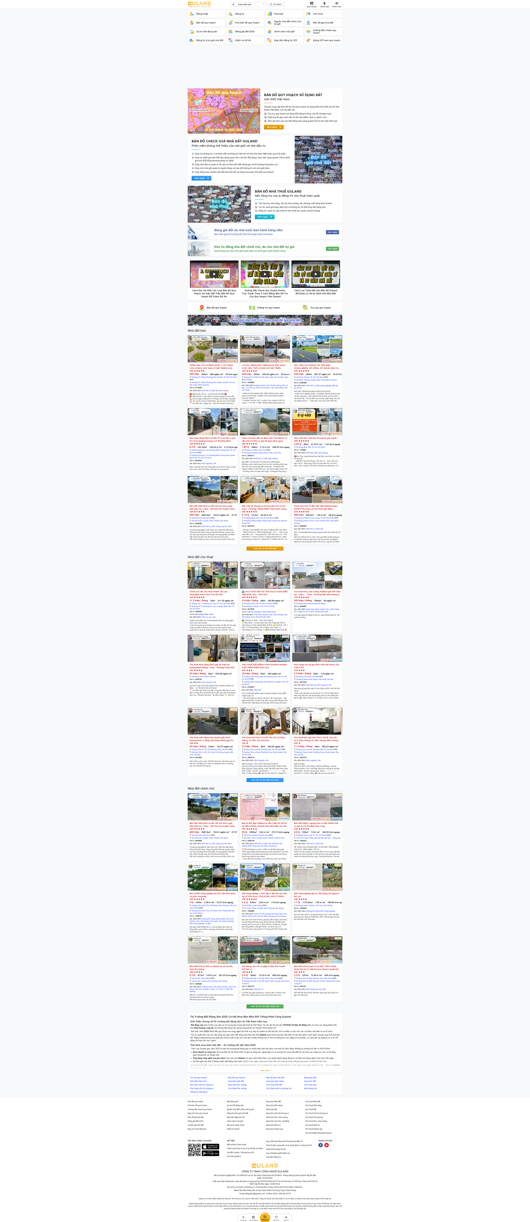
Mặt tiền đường (321, 453)
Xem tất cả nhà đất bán (265, 548)
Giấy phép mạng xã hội (276, 1149)
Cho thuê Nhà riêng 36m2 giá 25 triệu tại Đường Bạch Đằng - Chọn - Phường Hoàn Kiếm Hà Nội (213, 666)
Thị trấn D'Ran (250, 908)
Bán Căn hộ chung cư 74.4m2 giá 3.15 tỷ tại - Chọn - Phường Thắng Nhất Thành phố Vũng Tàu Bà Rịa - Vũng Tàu (264, 507)
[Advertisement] (265, 67)
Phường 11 (270, 682)
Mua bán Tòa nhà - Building (277, 1121)
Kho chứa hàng (332, 609)
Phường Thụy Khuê (269, 752)
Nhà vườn (252, 916)
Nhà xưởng (320, 609)
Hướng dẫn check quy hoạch (200, 1109)
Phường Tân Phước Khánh (217, 382)
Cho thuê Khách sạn (314, 1129)
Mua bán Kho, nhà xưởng (277, 1117)
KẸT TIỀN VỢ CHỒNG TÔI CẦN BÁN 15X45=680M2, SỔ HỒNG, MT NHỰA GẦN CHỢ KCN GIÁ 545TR (317, 367)
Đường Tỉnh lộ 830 (304, 978)
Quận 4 (257, 606)
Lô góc (208, 923)
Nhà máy (310, 609)
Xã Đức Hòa (318, 978)
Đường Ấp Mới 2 (251, 978)
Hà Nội (213, 676)
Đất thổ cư (206, 390)
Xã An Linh (314, 521)
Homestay (272, 916)
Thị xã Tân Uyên (281, 377)
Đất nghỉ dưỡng (271, 458)
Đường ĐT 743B (251, 377)
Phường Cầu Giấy (304, 676)
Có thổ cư (250, 387)
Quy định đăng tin (273, 1157)
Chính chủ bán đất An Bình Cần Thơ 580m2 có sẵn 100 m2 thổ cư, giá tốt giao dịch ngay (264, 439)
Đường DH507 (302, 518)
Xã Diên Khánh (250, 835)
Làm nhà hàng (277, 387)
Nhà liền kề (311, 685)
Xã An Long (314, 518)
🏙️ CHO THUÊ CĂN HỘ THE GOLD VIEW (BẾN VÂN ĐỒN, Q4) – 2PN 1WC (265, 593)
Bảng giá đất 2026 (195, 1121)
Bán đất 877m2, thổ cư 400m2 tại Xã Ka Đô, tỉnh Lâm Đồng (211, 968)
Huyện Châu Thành (211, 521)
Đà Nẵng (321, 603)
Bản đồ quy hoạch (195, 1101)
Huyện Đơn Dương (265, 908)
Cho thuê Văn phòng (314, 1117)
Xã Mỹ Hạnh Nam (266, 981)
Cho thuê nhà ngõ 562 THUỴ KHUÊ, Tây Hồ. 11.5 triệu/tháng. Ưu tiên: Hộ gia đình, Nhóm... (317, 739)
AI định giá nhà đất (196, 1125)
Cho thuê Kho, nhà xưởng (316, 1121)
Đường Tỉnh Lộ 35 (199, 749)
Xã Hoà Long (302, 838)
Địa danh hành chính (235, 1125)
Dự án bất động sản (235, 1105)
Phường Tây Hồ (267, 749)
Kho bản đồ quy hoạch (197, 1105)
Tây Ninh (206, 518)
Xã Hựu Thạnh (319, 981)
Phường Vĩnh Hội (251, 603)
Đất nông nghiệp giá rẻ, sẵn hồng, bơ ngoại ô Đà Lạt (316, 895)
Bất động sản (232, 1101)
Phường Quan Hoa (304, 679)
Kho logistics (299, 611)
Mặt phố (309, 453)
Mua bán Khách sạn (274, 1129)
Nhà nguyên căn (209, 463)
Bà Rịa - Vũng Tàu (333, 838)
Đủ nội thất (262, 916)
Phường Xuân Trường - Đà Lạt (223, 905)
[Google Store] (210, 1153)
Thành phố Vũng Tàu (271, 521)
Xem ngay (332, 232)
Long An (245, 983)
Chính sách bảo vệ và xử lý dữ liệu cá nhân (245, 1148)
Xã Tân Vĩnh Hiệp (265, 377)
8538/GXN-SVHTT (270, 1181)
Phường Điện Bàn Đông (306, 603)
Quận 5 (279, 682)
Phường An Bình (251, 450)
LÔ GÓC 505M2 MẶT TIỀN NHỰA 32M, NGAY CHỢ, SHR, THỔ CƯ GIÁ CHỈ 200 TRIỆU (264, 366)
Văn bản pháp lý (234, 1156)
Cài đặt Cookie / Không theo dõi (240, 1152)
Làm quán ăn (215, 921)
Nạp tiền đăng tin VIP (236, 1117)
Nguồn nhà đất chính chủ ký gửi (240, 1109)
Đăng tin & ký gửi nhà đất (237, 1113)
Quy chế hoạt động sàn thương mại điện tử (284, 1141)
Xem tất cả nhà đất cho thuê (265, 780)
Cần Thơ (262, 450)
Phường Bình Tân (303, 447)
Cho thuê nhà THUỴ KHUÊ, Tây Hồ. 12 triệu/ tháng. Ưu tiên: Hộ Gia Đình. (264, 739)
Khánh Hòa (263, 835)
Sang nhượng (227, 921)
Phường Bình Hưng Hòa (219, 450)
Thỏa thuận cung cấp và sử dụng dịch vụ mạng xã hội (289, 1145)
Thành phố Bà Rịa (316, 838)
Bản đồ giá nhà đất (196, 1117)
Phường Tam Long (304, 835)
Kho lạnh (310, 611)
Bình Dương (204, 385)
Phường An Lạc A (210, 606)
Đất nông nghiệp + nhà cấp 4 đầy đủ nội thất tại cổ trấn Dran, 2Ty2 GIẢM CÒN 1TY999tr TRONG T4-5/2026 (264, 895)
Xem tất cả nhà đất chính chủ (265, 1006)
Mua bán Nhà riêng (274, 1105)
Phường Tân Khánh (214, 377)
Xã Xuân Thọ (215, 910)
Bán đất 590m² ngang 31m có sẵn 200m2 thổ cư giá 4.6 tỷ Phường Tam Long (316, 824)
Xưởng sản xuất (321, 611)
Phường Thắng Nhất (252, 521)
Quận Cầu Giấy (319, 679)
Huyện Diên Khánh (265, 838)
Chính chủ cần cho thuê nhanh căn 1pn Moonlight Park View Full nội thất (209, 593)
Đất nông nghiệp (323, 385)
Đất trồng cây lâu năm (222, 526)
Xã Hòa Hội (197, 518)
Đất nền (319, 529)
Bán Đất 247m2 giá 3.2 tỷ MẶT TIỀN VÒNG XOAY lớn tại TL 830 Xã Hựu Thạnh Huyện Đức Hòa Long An (317, 968)
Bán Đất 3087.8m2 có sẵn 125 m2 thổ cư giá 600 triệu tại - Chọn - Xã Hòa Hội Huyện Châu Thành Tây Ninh (212, 507)
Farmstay (273, 846)
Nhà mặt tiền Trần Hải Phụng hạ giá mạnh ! (316, 438)
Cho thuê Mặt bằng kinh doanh (318, 1133)
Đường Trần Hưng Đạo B (254, 676)
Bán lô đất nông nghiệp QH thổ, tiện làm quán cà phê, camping (213, 895)
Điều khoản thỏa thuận (236, 1144)
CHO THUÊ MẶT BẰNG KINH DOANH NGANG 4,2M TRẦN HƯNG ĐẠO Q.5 (264, 666)
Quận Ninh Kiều (266, 453)
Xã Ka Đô (196, 978)
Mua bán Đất (271, 1109)
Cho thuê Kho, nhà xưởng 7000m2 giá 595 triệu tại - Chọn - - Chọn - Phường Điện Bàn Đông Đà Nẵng (317, 593)
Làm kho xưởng (201, 989)
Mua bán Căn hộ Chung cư (277, 1113)
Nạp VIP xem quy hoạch (198, 1113)
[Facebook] (320, 1145)
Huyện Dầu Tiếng (317, 380)
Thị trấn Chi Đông (215, 752)
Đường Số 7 (197, 603)
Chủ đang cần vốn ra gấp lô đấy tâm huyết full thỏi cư (263, 968)
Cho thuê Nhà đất (312, 1101)
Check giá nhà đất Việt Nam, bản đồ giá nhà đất (265, 320)
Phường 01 (248, 606)
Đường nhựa (259, 385)
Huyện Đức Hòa (282, 981)
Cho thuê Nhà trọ (312, 1125)
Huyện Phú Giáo (327, 521)
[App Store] (210, 1147)
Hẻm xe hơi (259, 914)
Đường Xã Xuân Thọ (200, 905)
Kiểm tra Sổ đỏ (233, 1129)
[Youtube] (326, 1145)
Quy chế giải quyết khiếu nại (278, 1153)
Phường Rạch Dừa (252, 518)
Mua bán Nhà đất (273, 1101)
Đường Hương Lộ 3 (200, 450)
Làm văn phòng (276, 614)
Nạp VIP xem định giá (197, 1129)
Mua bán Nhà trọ (273, 1125)
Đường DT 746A (198, 377)
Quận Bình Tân (224, 606)
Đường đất (220, 919)
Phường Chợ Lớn (273, 676)
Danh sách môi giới (235, 1121)
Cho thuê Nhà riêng (313, 1105)
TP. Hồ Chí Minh (230, 377)
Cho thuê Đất (310, 1109)
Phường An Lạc (209, 603)
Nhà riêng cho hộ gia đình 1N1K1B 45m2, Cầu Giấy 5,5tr (316, 666)
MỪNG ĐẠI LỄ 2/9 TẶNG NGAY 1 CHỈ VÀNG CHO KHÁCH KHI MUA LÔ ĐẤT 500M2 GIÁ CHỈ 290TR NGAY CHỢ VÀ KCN (211, 367)
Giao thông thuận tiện (260, 617)
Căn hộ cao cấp (208, 617)
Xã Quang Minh (214, 749)
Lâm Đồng (194, 908)
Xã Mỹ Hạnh (264, 978)
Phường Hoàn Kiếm (200, 676)
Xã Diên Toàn (250, 838)
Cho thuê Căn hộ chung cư (316, 1113)
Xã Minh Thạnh (302, 377)
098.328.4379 (285, 1193)
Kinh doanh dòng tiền (275, 385)
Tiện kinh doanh (263, 387)
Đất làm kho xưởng (220, 390)
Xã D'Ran (248, 905)
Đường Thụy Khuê (252, 749)
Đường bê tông (208, 919)
